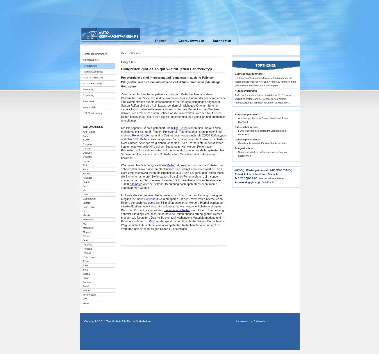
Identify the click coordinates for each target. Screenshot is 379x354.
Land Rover (89, 207)
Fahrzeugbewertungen (95, 54)
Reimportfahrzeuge (93, 71)
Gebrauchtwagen (191, 40)
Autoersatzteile (91, 59)
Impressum (242, 321)
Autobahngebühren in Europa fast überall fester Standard (263, 120)
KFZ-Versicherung (92, 113)
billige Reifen (179, 128)
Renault (87, 253)
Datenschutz (261, 321)
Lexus (86, 211)
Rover (86, 261)
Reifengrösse (246, 178)
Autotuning (88, 89)
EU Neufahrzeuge (92, 83)
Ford (85, 169)
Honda (86, 173)
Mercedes (88, 219)
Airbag (239, 170)
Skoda (86, 273)
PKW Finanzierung (93, 77)
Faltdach (273, 174)
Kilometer (135, 184)
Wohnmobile (89, 107)
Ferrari (86, 161)
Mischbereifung (281, 170)
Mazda (86, 215)
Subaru (87, 282)
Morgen (87, 232)
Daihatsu (87, 157)
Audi (85, 136)
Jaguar (86, 182)
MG (85, 223)
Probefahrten (90, 65)
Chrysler (87, 144)
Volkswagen (89, 294)
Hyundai (87, 177)
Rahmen (154, 221)
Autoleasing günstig (247, 182)
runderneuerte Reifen (177, 210)
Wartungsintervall (257, 170)
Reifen (171, 165)
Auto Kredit (267, 182)
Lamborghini (89, 198)
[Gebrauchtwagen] (111, 41)
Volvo (86, 303)
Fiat (85, 165)
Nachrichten (222, 40)
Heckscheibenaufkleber (271, 178)
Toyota (86, 290)
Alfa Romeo (89, 132)
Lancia (86, 203)
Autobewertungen (246, 91)
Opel (85, 240)
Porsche (87, 248)
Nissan (86, 236)
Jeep (85, 186)
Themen (161, 40)
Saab (85, 265)
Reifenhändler (141, 135)
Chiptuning (88, 95)
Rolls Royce (89, 257)
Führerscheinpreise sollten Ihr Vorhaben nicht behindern (262, 132)
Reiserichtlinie (243, 174)
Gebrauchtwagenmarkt (249, 73)
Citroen (87, 148)
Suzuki (86, 286)
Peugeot (87, 244)
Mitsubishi (88, 228)
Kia (84, 190)
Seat (85, 269)
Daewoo (87, 152)
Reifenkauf (151, 199)
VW (85, 299)
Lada (85, 194)
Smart (86, 278)
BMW (86, 140)
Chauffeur (259, 174)
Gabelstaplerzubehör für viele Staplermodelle (262, 143)
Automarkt (88, 101)
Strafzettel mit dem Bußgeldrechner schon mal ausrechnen (262, 154)
